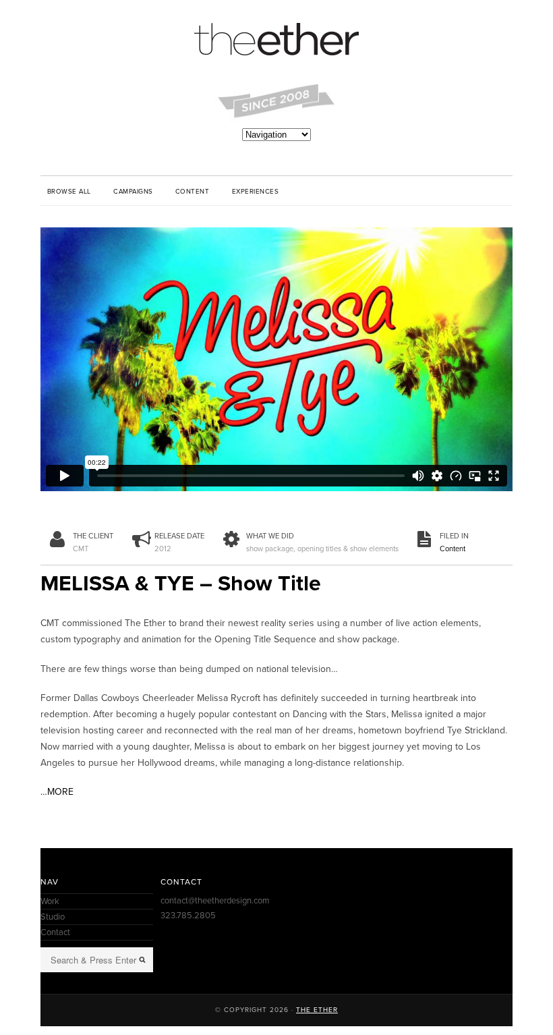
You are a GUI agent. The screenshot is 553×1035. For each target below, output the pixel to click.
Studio (52, 917)
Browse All (69, 192)
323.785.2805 (188, 915)
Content (192, 192)
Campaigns (132, 192)
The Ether (317, 1010)
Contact (55, 932)
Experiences (255, 192)
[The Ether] (276, 40)
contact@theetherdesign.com (215, 900)
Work (49, 901)
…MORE (57, 792)
